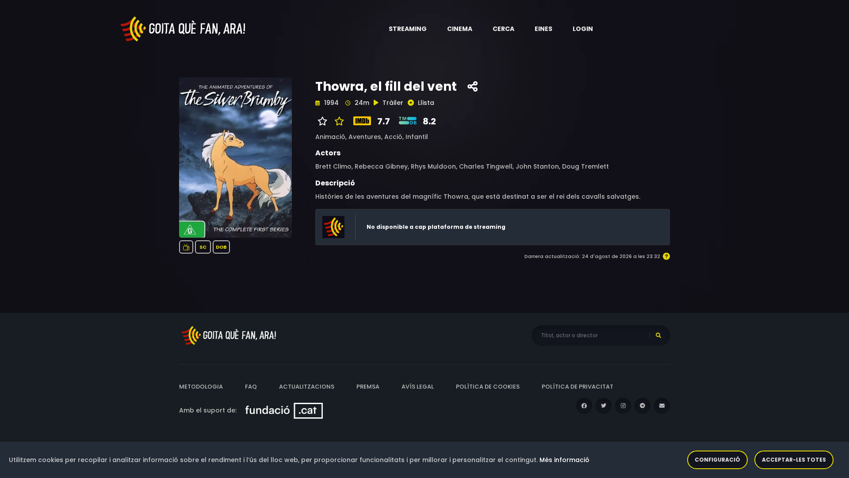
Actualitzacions (306, 386)
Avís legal (418, 386)
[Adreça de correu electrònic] (662, 406)
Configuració (717, 459)
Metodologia (201, 386)
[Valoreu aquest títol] (337, 121)
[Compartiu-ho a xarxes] (472, 87)
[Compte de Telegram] (642, 406)
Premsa (367, 386)
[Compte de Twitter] (604, 406)
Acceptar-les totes (794, 459)
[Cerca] (658, 335)
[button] (408, 29)
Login (583, 28)
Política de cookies (488, 386)
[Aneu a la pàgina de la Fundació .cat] (284, 410)
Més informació (564, 459)
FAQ (251, 386)
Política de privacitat (577, 386)
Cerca (503, 28)
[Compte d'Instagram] (623, 406)
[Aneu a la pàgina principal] (183, 28)
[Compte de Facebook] (584, 406)
